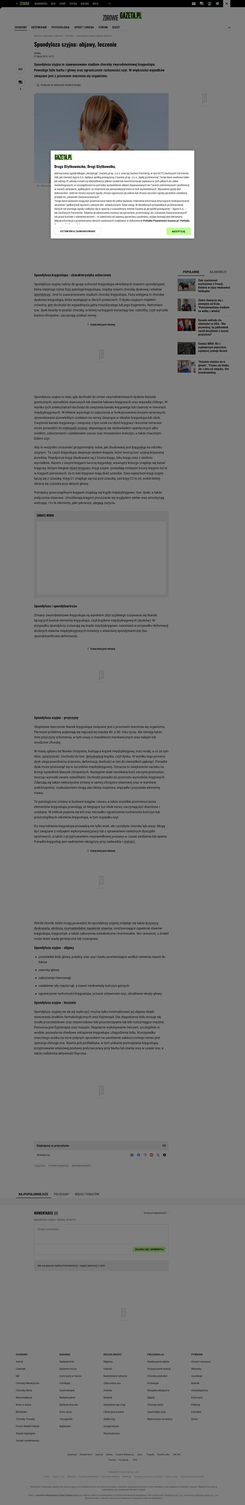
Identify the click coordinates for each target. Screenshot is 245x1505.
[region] (122, 194)
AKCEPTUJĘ (178, 231)
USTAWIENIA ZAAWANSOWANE (77, 231)
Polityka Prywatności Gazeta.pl (161, 220)
